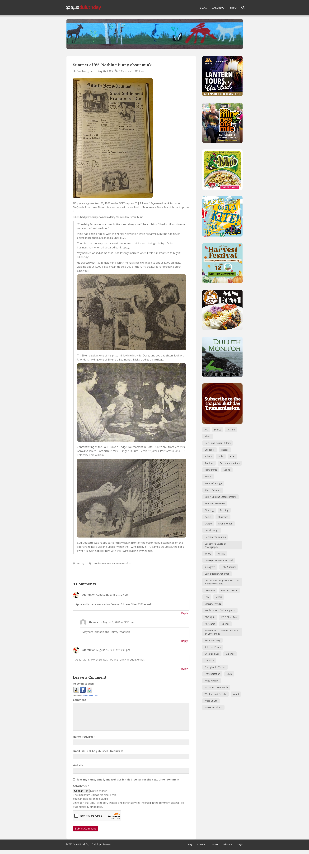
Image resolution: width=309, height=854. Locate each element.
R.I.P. (232, 456)
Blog (190, 844)
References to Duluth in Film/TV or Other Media (221, 632)
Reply (184, 613)
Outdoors (210, 449)
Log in (240, 844)
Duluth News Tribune (104, 563)
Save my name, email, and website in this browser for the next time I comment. (128, 779)
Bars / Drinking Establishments (220, 496)
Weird (236, 694)
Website (78, 765)
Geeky (208, 553)
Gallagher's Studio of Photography (215, 545)
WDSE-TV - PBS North (216, 687)
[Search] (241, 7)
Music (208, 436)
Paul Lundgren (85, 70)
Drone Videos (225, 523)
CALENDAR (218, 7)
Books (208, 516)
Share (142, 70)
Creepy (208, 523)
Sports (227, 469)
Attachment (81, 786)
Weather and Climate (215, 694)
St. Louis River (212, 653)
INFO (233, 7)
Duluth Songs (212, 530)
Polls (220, 456)
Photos (225, 449)
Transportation (212, 673)
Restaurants (211, 469)
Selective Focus (213, 647)
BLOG (203, 7)
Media (218, 596)
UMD (229, 673)
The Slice (209, 660)
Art (206, 429)
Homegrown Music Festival (219, 560)
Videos (208, 476)
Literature (210, 590)
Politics (208, 456)
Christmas (223, 516)
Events (217, 429)
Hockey (221, 553)
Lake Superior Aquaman (217, 573)
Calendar (201, 844)
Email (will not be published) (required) (98, 751)
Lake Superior (229, 566)
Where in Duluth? (213, 707)
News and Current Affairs (218, 442)
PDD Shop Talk (229, 617)
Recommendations (230, 463)
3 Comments (126, 70)
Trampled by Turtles (215, 667)
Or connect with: (83, 683)
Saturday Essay (212, 640)
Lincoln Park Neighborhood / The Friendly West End (222, 582)
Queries (225, 623)
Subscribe (227, 844)
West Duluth (211, 700)
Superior (230, 653)
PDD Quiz (210, 617)
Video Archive (212, 680)
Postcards (210, 623)
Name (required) (83, 736)
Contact (214, 844)
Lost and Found (229, 590)
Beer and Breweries (215, 503)
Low (207, 596)
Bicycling (209, 510)
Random (209, 463)
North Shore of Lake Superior (220, 610)
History (80, 563)
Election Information (215, 536)
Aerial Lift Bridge (213, 483)
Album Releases (213, 490)
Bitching (224, 510)
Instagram (210, 566)
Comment (79, 700)
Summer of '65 (123, 563)
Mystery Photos (213, 603)
